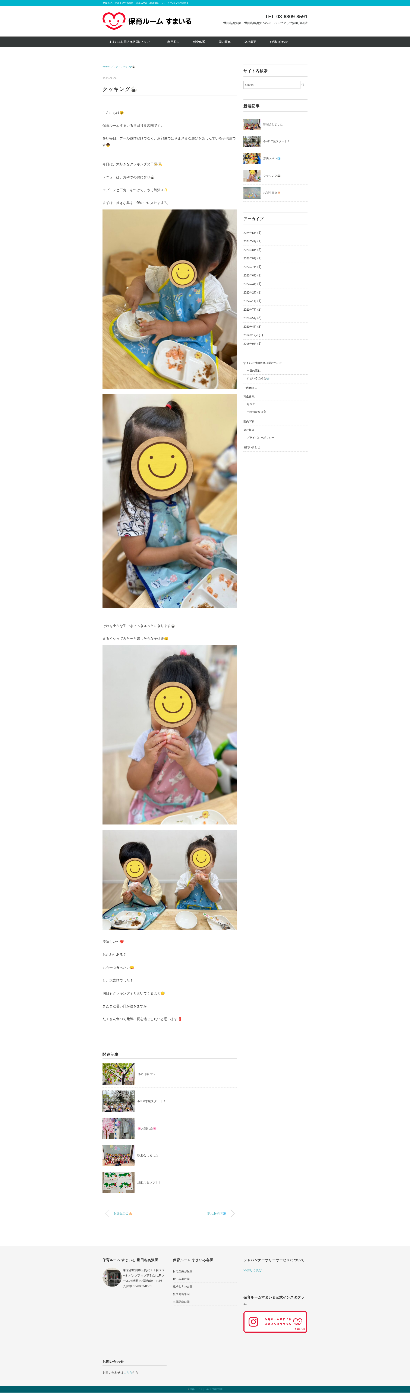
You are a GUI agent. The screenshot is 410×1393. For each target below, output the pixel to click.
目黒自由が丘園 (182, 1271)
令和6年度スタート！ (151, 1101)
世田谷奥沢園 (181, 1279)
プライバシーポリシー (260, 437)
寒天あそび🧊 (216, 1213)
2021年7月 (249, 309)
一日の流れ (254, 370)
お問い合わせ (279, 42)
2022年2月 (249, 292)
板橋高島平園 (181, 1294)
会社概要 (250, 42)
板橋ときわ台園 (182, 1286)
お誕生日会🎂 (123, 1213)
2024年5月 (249, 232)
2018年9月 (249, 343)
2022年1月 (249, 301)
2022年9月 (249, 258)
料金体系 (199, 42)
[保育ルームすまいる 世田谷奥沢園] (146, 15)
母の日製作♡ (146, 1074)
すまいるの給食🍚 (258, 378)
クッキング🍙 (127, 66)
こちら (127, 1372)
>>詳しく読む (252, 1270)
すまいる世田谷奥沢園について (130, 42)
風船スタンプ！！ (149, 1182)
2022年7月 (249, 267)
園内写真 (225, 42)
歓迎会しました (147, 1155)
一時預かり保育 (256, 411)
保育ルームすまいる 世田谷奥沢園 (206, 1389)
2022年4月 (249, 284)
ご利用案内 (171, 42)
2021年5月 (249, 318)
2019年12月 (250, 335)
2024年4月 (249, 241)
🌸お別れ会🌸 (147, 1128)
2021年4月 (249, 326)
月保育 (251, 404)
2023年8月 (249, 250)
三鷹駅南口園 (181, 1301)
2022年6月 (249, 275)
